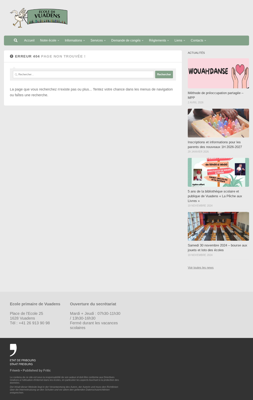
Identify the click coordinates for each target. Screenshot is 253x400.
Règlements (157, 40)
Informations (73, 40)
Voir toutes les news (201, 267)
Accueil (29, 40)
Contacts (197, 40)
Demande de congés (126, 40)
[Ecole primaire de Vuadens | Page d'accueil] (38, 18)
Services (97, 40)
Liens (178, 40)
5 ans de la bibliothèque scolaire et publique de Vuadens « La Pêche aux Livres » (215, 196)
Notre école (48, 40)
